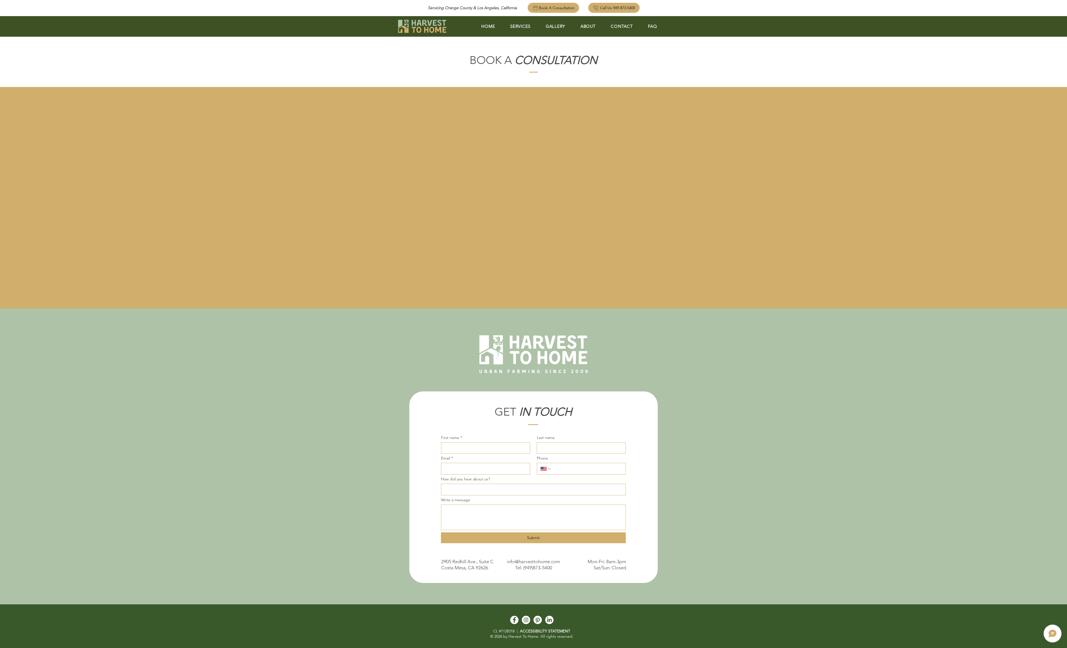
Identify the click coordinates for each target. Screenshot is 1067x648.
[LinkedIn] (549, 620)
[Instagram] (526, 620)
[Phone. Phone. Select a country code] (546, 468)
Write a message (455, 500)
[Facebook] (514, 620)
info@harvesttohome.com (533, 561)
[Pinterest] (538, 620)
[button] (520, 26)
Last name (546, 437)
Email (447, 458)
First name (451, 437)
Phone (542, 458)
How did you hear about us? (465, 479)
